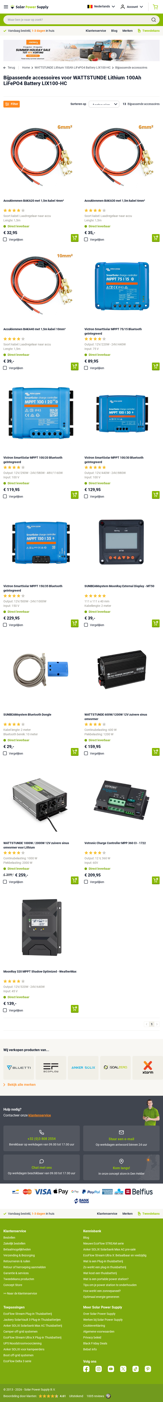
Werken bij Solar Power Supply (103, 1319)
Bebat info (90, 1349)
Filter (14, 104)
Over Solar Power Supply (99, 1313)
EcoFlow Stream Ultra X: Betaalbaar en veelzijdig (114, 1255)
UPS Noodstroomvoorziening (22, 1343)
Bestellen (9, 1237)
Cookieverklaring (94, 1325)
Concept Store (12, 1285)
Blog (114, 30)
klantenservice (39, 1115)
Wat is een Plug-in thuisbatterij (103, 1261)
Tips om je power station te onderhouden (110, 1285)
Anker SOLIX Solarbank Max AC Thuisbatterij (32, 1325)
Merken (127, 30)
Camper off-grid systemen (20, 1331)
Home (26, 67)
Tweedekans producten (18, 1279)
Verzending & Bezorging (19, 1255)
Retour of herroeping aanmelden (24, 1267)
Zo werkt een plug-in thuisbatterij (104, 1267)
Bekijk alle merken (22, 1085)
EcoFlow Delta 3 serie (17, 1361)
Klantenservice (96, 30)
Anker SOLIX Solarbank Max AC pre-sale (109, 1249)
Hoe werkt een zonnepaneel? (102, 1291)
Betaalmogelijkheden (17, 1249)
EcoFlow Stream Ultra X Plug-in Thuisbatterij (32, 1337)
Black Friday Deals (95, 1343)
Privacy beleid (92, 1337)
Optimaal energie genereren (101, 1297)
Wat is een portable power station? (106, 1279)
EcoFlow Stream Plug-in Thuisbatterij (27, 1313)
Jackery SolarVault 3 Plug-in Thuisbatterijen (32, 1319)
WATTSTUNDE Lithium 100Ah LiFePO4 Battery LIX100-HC (73, 67)
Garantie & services (16, 1273)
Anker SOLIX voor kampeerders (23, 1349)
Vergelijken (16, 239)
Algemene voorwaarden (98, 1331)
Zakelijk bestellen (14, 1243)
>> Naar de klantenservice (20, 1293)
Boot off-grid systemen (18, 1355)
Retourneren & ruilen (16, 1261)
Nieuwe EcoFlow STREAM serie (103, 1243)
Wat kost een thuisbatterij (100, 1273)
